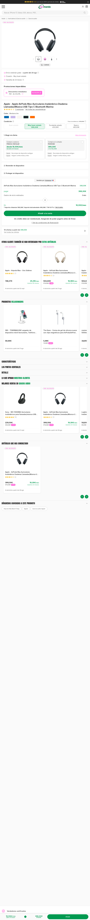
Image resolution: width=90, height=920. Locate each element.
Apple (26, 509)
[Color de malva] (13, 117)
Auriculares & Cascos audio (16, 18)
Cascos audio (32, 18)
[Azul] (6, 117)
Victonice (48, 180)
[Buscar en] (85, 12)
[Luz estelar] (19, 117)
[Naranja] (32, 117)
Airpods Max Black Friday (11, 509)
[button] (56, 59)
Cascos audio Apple (38, 509)
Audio (3, 18)
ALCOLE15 (35, 93)
